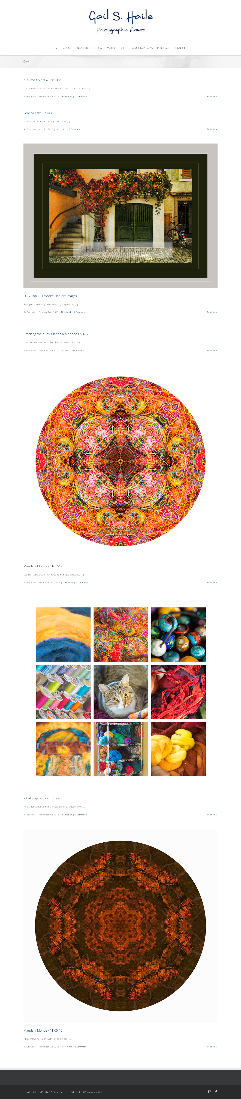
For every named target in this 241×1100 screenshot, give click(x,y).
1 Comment (80, 1046)
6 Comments (79, 350)
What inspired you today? (41, 798)
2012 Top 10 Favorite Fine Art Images (50, 296)
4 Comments (82, 582)
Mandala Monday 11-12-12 (42, 566)
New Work (66, 312)
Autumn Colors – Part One (42, 80)
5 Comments (81, 814)
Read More (212, 96)
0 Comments (81, 96)
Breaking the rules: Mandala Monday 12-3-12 (55, 334)
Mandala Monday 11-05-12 (42, 1030)
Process (66, 350)
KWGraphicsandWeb (92, 1091)
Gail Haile (31, 96)
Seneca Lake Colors (37, 113)
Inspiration (67, 96)
